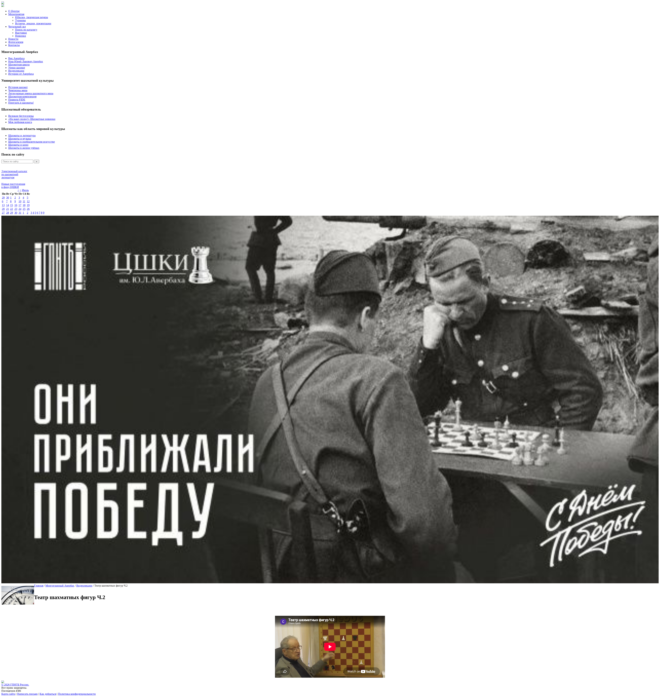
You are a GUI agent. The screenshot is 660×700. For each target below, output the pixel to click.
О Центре (14, 11)
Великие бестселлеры (21, 115)
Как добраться (48, 693)
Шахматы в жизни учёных (23, 147)
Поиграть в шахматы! (21, 102)
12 (28, 201)
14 (7, 205)
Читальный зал (17, 26)
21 (7, 208)
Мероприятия (16, 14)
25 (24, 208)
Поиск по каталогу (26, 29)
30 (7, 197)
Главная (38, 585)
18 (24, 205)
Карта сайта (8, 693)
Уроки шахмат (16, 67)
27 (3, 212)
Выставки (21, 32)
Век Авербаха (16, 58)
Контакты (14, 45)
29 (3, 197)
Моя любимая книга (20, 122)
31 (20, 212)
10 (20, 201)
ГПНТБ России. (19, 684)
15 (11, 205)
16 (15, 205)
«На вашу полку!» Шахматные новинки (31, 119)
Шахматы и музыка (19, 138)
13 (3, 205)
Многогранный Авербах (59, 585)
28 (7, 212)
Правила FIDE (16, 99)
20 (3, 208)
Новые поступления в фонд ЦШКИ (13, 186)
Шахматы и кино (18, 144)
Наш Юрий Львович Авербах (25, 61)
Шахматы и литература (22, 135)
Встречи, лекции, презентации (33, 23)
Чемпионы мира (17, 90)
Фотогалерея (15, 42)
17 (20, 205)
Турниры (20, 20)
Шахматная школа (19, 64)
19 (28, 205)
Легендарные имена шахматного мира (30, 93)
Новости (13, 38)
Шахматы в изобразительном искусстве (31, 141)
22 (11, 208)
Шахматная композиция (22, 96)
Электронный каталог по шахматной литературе (14, 174)
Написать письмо (27, 693)
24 (20, 208)
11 (24, 201)
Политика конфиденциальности (77, 693)
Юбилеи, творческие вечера (31, 17)
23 (15, 208)
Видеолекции (16, 70)
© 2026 (5, 684)
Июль (25, 190)
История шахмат (18, 87)
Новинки (20, 35)
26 (28, 208)
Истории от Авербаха (21, 73)
